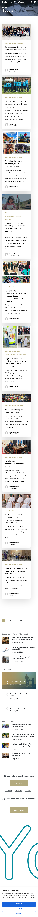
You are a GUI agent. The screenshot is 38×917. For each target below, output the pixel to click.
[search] (31, 2)
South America (9, 219)
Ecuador (19, 351)
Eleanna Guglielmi (14, 253)
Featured (12, 213)
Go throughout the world (12, 216)
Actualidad (8, 43)
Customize (19, 908)
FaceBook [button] (18, 790)
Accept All (19, 903)
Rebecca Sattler (13, 69)
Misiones (7, 354)
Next (21, 620)
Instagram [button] (8, 790)
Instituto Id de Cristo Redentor (14, 2)
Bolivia (14, 43)
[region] (19, 902)
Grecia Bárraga (13, 186)
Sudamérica (20, 43)
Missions (21, 216)
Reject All (19, 913)
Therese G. (12, 124)
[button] (35, 2)
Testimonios (22, 354)
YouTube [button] (28, 790)
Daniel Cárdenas (14, 318)
